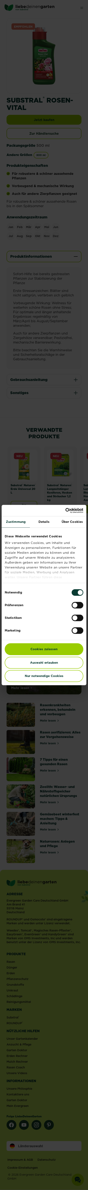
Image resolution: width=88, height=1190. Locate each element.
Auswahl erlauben (44, 662)
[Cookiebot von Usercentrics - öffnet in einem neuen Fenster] (65, 510)
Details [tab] (44, 522)
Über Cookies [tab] (72, 522)
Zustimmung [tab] (16, 522)
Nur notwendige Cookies (44, 676)
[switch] (77, 605)
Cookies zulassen (44, 649)
